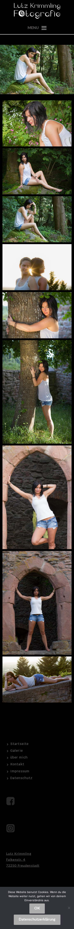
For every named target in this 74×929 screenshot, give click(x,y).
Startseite (19, 744)
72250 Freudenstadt (22, 865)
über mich (19, 757)
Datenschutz (21, 778)
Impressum (19, 771)
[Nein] (69, 908)
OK (37, 908)
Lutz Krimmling (18, 853)
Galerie (16, 750)
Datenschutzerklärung (37, 919)
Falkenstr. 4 (15, 859)
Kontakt (17, 764)
